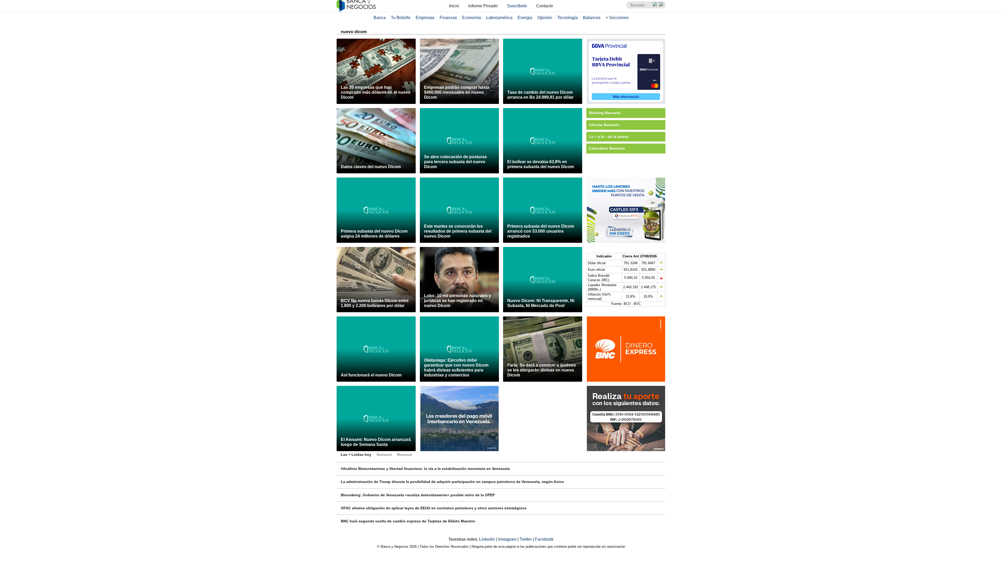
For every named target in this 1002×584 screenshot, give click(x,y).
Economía (471, 17)
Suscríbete (517, 6)
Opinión (545, 17)
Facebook (544, 539)
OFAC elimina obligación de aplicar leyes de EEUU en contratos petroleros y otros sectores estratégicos (434, 508)
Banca (380, 17)
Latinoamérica (499, 17)
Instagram (507, 539)
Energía (525, 17)
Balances (591, 17)
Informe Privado (483, 6)
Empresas (425, 17)
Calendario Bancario (607, 148)
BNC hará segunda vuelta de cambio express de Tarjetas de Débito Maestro (408, 521)
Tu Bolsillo (400, 17)
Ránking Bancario (605, 113)
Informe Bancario (604, 125)
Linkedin (487, 539)
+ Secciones (617, 17)
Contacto (544, 6)
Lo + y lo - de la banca (608, 136)
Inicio (454, 6)
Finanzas (448, 17)
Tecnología (567, 17)
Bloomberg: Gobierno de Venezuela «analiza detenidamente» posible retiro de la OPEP (418, 495)
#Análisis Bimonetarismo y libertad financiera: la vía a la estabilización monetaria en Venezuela (425, 469)
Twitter (526, 539)
